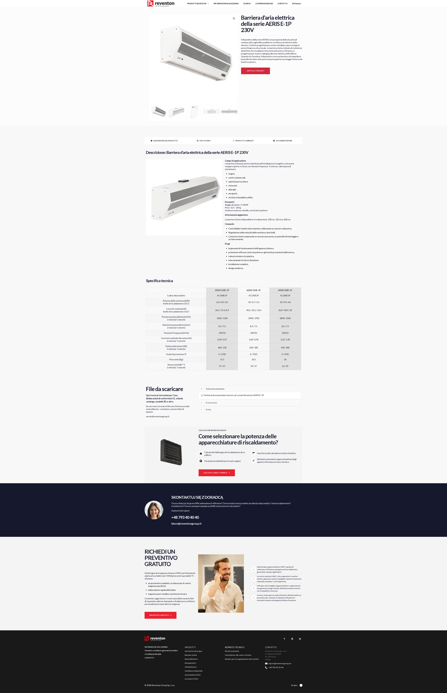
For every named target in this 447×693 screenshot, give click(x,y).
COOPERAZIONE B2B (153, 654)
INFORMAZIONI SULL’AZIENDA (156, 647)
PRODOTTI (190, 647)
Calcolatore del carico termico (238, 655)
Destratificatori (191, 659)
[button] (234, 18)
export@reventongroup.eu (280, 663)
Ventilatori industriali (193, 671)
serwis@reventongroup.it (157, 416)
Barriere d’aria (191, 655)
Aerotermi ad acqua (193, 651)
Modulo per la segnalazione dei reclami (242, 659)
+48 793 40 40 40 (185, 517)
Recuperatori (190, 663)
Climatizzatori (190, 667)
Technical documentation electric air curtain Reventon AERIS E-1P (233, 395)
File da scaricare (232, 651)
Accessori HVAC (191, 679)
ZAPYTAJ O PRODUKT (255, 71)
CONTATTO (149, 658)
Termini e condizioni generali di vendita (161, 650)
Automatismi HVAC (193, 675)
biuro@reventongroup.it (186, 523)
